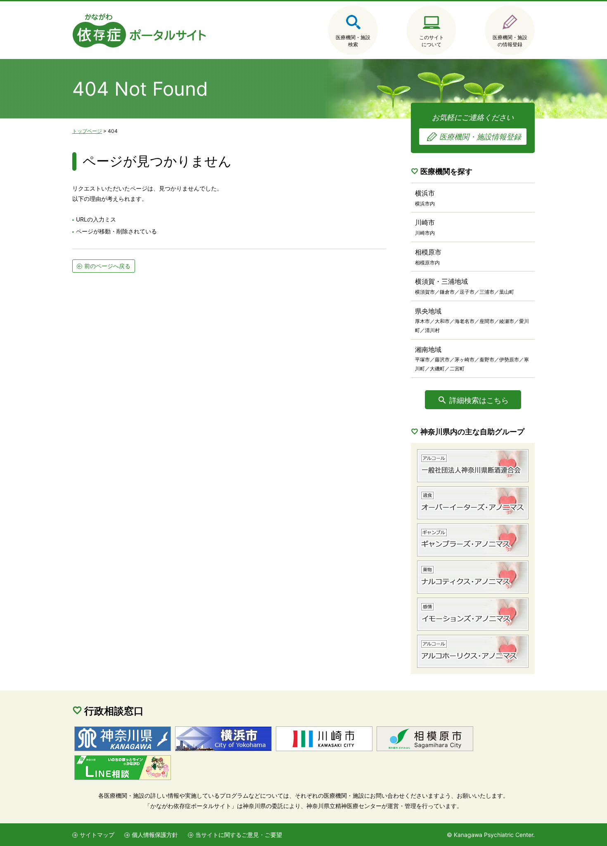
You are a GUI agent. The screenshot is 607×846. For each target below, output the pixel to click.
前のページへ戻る (107, 265)
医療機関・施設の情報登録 (510, 40)
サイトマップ (97, 834)
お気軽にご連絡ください (476, 127)
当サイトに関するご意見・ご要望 (238, 834)
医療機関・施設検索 (353, 40)
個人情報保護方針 (155, 834)
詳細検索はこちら (479, 400)
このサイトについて (431, 40)
